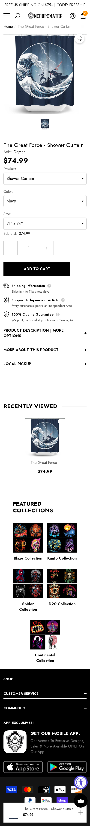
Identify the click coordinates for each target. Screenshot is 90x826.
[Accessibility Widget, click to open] (81, 782)
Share (79, 38)
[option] (45, 73)
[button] (17, 15)
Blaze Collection (28, 558)
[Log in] (72, 15)
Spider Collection (28, 606)
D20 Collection (62, 604)
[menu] (6, 15)
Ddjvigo (20, 151)
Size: (7, 214)
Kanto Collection (62, 558)
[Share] (79, 38)
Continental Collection (45, 657)
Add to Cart (37, 269)
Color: (8, 191)
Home (8, 26)
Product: (10, 169)
